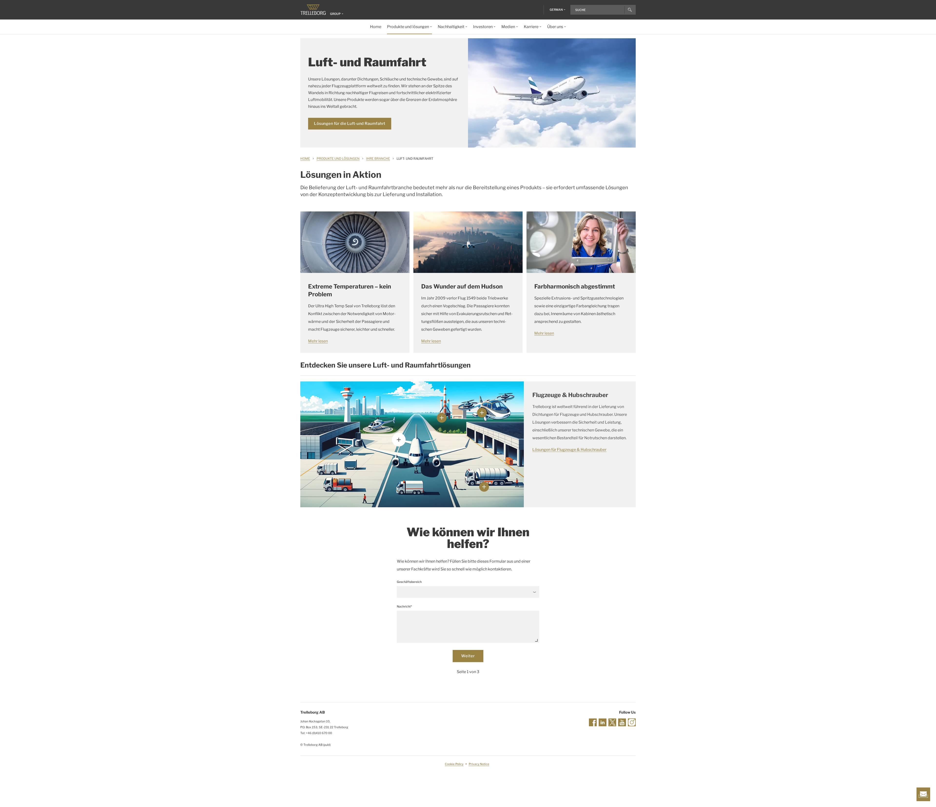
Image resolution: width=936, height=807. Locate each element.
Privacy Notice (479, 764)
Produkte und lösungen (338, 158)
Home (305, 158)
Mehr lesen (318, 341)
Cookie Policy (454, 764)
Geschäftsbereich (409, 582)
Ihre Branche (378, 158)
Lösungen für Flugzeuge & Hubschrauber (569, 449)
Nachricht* (404, 606)
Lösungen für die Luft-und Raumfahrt (349, 123)
